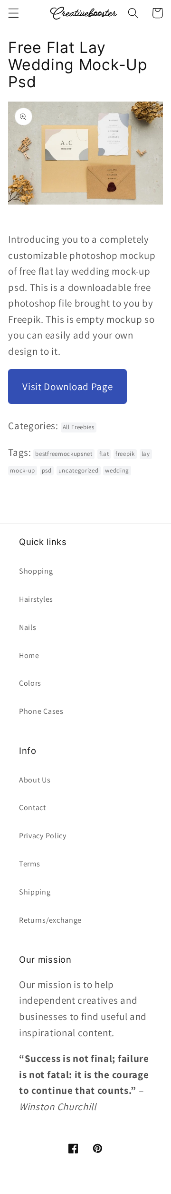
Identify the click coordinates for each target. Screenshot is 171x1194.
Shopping (36, 571)
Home (29, 655)
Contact (32, 808)
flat (104, 454)
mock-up (22, 470)
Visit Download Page (67, 386)
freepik (125, 454)
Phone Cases (41, 711)
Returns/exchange (50, 920)
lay (146, 454)
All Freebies (79, 427)
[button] (13, 13)
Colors (30, 683)
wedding (117, 470)
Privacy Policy (42, 836)
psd (47, 470)
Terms (29, 864)
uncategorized (78, 470)
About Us (35, 780)
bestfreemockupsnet (63, 454)
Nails (27, 627)
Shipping (35, 892)
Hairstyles (36, 599)
